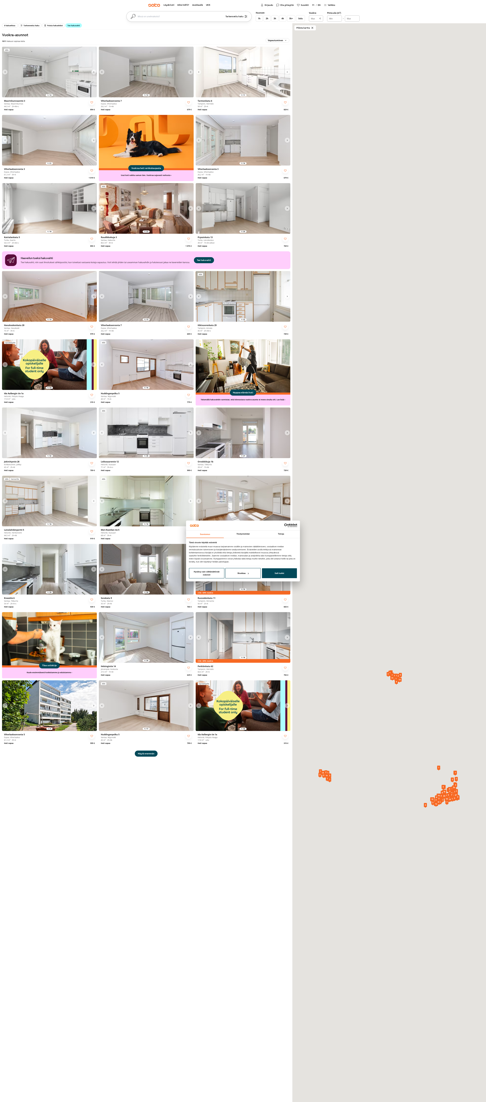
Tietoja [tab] (281, 534)
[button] (444, 792)
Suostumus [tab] (205, 534)
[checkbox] (92, 102)
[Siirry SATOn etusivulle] (154, 5)
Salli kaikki (279, 573)
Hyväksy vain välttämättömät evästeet (206, 573)
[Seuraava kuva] (93, 72)
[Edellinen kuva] (5, 72)
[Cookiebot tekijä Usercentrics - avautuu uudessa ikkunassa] (286, 525)
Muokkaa (242, 573)
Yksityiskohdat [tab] (243, 534)
